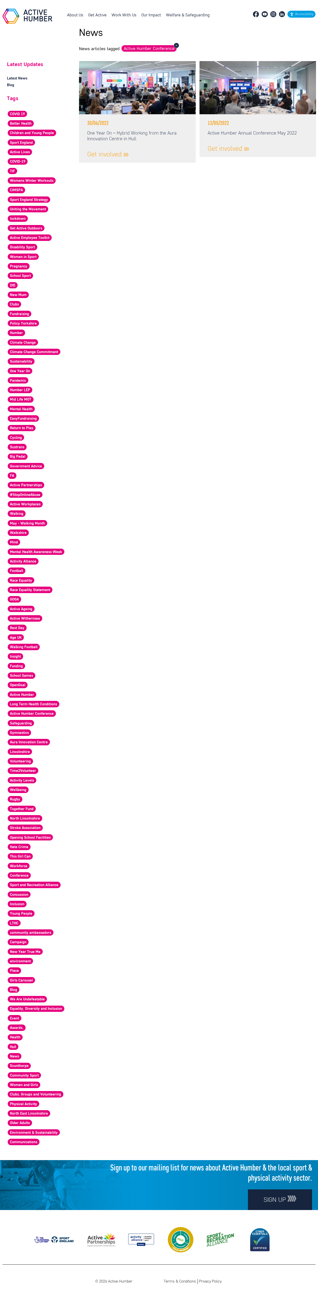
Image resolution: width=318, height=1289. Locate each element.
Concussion (19, 895)
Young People (21, 914)
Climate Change (23, 343)
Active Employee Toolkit (29, 238)
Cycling (16, 438)
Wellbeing (18, 790)
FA (12, 476)
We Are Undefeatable (27, 999)
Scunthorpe (19, 1066)
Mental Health (21, 409)
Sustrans (17, 447)
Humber (16, 333)
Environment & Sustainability (34, 1133)
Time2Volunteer (23, 771)
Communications (23, 1142)
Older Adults (20, 1123)
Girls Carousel (21, 981)
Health (15, 1037)
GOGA (14, 600)
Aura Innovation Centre (29, 742)
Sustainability (21, 362)
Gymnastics (19, 733)
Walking (16, 514)
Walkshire (18, 533)
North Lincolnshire (25, 819)
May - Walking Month (27, 524)
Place (14, 971)
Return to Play (21, 428)
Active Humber (22, 695)
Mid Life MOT (20, 400)
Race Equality (21, 581)
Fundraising (19, 314)
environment (20, 961)
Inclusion (17, 904)
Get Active (97, 15)
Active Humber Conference (149, 48)
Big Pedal (17, 457)
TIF (12, 171)
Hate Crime (19, 847)
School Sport (20, 276)
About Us (75, 15)
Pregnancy (18, 266)
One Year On (20, 371)
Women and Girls (24, 1085)
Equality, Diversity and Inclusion (36, 1009)
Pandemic (18, 381)
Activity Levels (22, 781)
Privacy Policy (210, 1282)
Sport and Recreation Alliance (34, 885)
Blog (10, 85)
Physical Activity (23, 1104)
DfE (12, 286)
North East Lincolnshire (29, 1114)
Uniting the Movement (28, 209)
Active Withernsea (25, 619)
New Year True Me (25, 952)
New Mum (18, 295)
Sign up (276, 1200)
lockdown (18, 219)
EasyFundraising (23, 419)
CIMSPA (16, 190)
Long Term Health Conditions (33, 704)
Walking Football (24, 647)
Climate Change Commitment (34, 352)
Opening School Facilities (30, 838)
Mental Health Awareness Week (36, 552)
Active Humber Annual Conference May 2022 (252, 133)
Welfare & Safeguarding (188, 15)
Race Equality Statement (30, 590)
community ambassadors (30, 933)
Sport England (21, 143)
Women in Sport (23, 257)
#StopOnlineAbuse (25, 495)
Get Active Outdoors (26, 228)
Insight (15, 657)
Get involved (105, 155)
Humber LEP (20, 390)
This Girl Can (20, 857)
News (14, 1057)
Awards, (16, 1028)
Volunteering (20, 761)
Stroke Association (25, 828)
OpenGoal (17, 685)
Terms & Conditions (180, 1282)
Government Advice (26, 466)
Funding (16, 666)
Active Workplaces (25, 504)
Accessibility (304, 14)
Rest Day (17, 628)
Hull (13, 1047)
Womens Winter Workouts (31, 181)
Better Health (21, 124)
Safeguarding (21, 723)
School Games (21, 676)
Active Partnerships (26, 485)
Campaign (18, 942)
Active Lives (20, 152)
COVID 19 (17, 114)
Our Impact (151, 15)
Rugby (15, 799)
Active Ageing (21, 609)
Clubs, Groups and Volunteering (35, 1095)
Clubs (14, 304)
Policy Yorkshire (23, 324)
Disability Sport (22, 247)
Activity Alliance (23, 562)
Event (14, 1019)
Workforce (18, 866)
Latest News (17, 78)
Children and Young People (32, 133)
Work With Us (124, 15)
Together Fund (22, 809)
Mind (14, 542)
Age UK (16, 638)
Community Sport (24, 1076)
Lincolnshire (20, 752)
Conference (19, 876)
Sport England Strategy (29, 200)
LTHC (14, 923)
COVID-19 (17, 162)
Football (16, 571)
